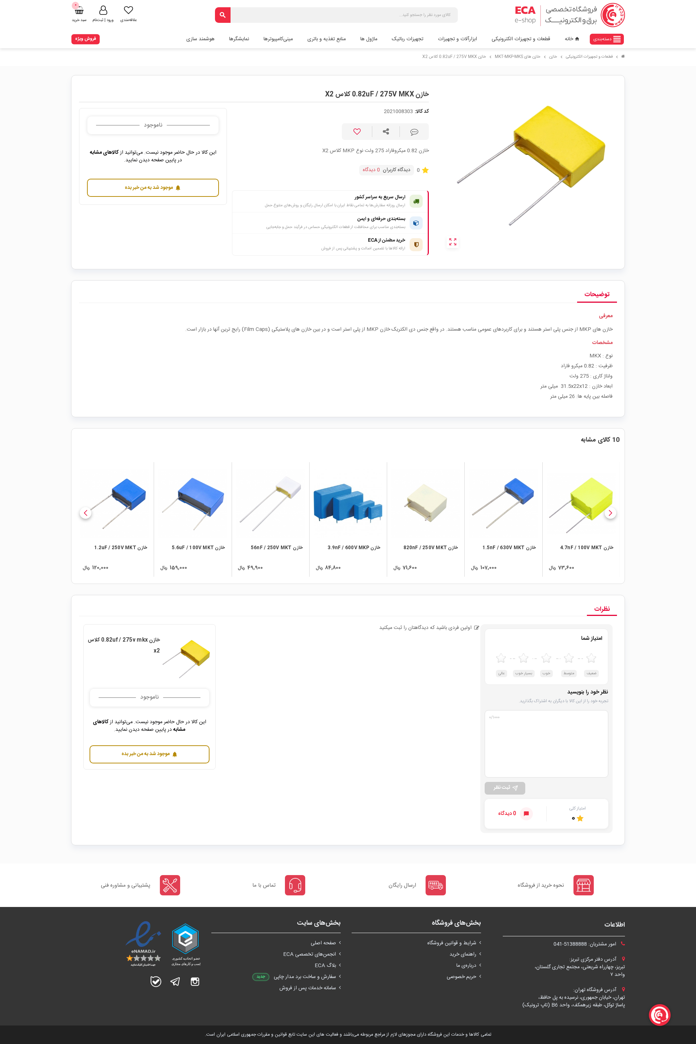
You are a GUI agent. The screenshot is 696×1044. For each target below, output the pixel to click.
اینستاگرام (195, 981)
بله (156, 981)
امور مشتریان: (586, 944)
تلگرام (175, 981)
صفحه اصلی (323, 943)
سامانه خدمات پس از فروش (307, 988)
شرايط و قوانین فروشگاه (451, 943)
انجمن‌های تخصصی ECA (309, 954)
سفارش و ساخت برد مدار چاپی (305, 977)
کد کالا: (422, 112)
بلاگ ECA (325, 965)
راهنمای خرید (463, 954)
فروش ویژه (85, 38)
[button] (610, 513)
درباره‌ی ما (466, 965)
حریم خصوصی (461, 977)
